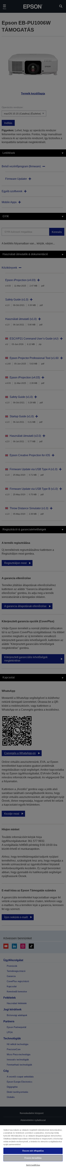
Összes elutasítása (32, 1158)
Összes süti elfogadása (33, 1151)
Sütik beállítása (33, 1165)
